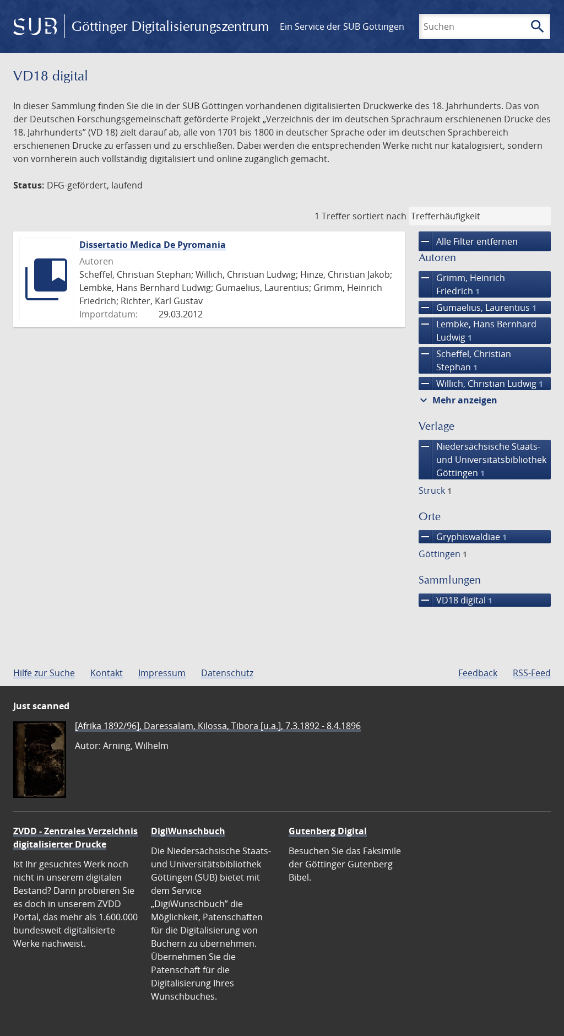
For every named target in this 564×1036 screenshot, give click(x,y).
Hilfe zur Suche (44, 673)
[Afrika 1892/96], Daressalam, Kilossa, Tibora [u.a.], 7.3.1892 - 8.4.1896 (218, 726)
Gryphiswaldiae (463, 536)
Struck (435, 490)
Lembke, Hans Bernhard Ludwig (477, 330)
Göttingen (443, 554)
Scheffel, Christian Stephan (465, 360)
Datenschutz (227, 673)
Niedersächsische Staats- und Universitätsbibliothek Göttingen (482, 459)
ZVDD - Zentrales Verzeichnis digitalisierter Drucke (75, 837)
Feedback (477, 673)
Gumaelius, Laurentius (477, 307)
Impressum (162, 673)
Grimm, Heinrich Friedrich (462, 284)
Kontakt (106, 673)
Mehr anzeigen (457, 400)
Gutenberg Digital (328, 831)
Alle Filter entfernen (468, 241)
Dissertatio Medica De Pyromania (152, 245)
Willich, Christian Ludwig (481, 383)
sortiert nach (379, 216)
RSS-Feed (532, 673)
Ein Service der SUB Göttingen (342, 26)
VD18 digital (455, 600)
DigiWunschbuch (188, 831)
